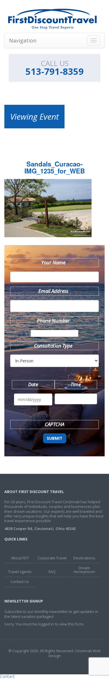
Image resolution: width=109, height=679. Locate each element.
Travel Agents (20, 571)
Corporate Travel (52, 558)
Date (33, 384)
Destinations (84, 558)
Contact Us (19, 581)
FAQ (52, 571)
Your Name (54, 262)
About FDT (20, 558)
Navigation (22, 40)
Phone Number (54, 320)
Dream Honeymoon (84, 569)
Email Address (54, 291)
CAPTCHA (54, 424)
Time (76, 384)
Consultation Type (54, 345)
